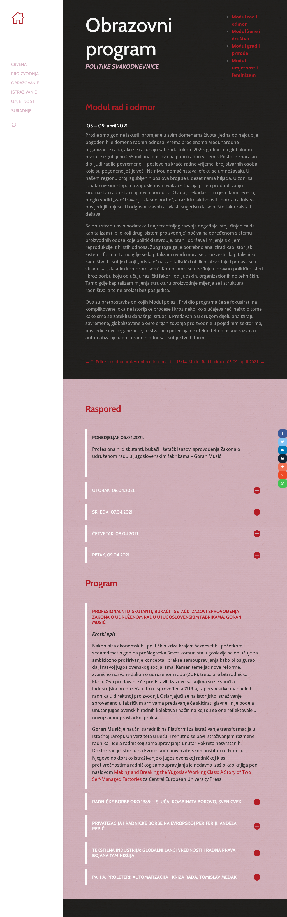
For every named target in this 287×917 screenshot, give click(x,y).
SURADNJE (21, 111)
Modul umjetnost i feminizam (245, 67)
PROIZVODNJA (25, 74)
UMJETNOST (22, 101)
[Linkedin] (282, 450)
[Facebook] (282, 433)
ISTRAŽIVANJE (24, 92)
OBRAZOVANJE (25, 83)
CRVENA (19, 64)
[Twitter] (282, 442)
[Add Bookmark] (282, 467)
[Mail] (282, 475)
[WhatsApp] (282, 483)
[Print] (282, 458)
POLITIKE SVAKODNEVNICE (122, 66)
